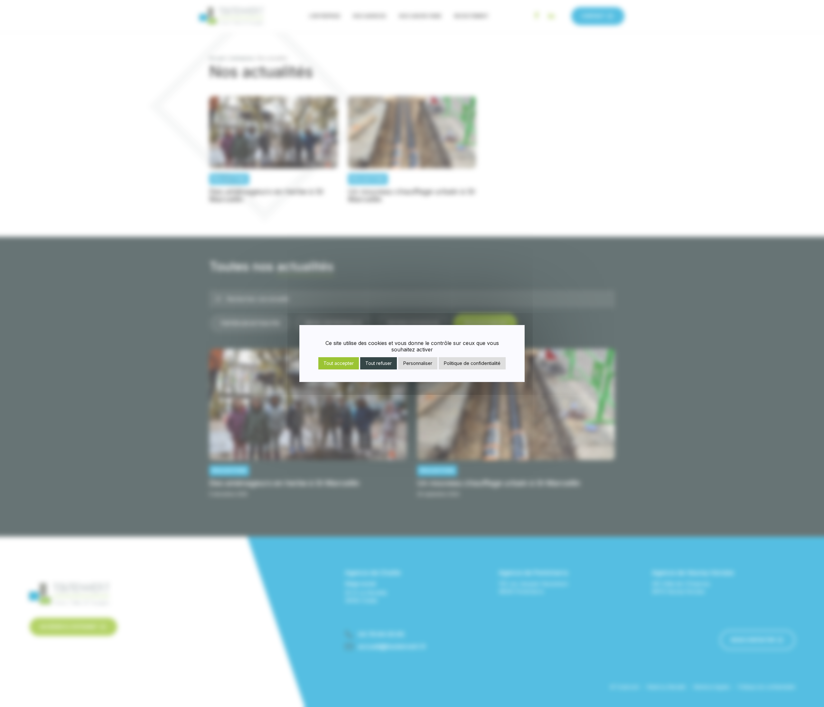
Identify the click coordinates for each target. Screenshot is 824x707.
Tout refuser (378, 363)
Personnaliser (417, 363)
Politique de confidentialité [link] (472, 363)
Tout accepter (338, 363)
